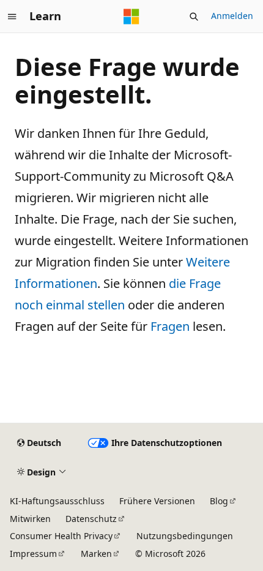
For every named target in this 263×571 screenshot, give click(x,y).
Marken (96, 553)
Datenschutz (91, 518)
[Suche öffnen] (194, 17)
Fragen (170, 326)
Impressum (33, 553)
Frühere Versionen (157, 501)
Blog (219, 501)
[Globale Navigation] (12, 17)
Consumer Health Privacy (61, 536)
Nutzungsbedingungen (184, 536)
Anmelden (232, 15)
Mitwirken (30, 518)
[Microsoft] (131, 17)
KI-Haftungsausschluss (57, 501)
